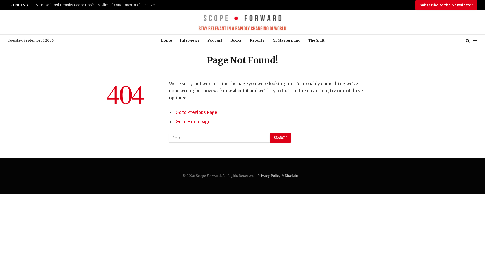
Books (236, 40)
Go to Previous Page (196, 112)
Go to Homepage (193, 121)
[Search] (468, 41)
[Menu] (475, 41)
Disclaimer (294, 176)
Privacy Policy (269, 176)
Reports (257, 40)
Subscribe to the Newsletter (446, 5)
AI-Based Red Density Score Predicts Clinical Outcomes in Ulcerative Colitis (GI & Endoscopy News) (99, 5)
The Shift (316, 40)
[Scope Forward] (242, 22)
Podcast (214, 40)
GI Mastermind (286, 40)
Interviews (189, 40)
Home (166, 40)
